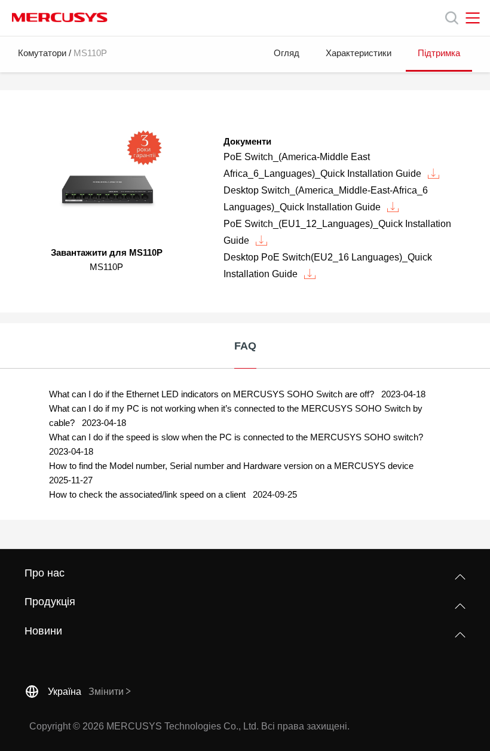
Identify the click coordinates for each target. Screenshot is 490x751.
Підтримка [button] (439, 53)
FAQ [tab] (245, 346)
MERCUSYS (60, 17)
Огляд (286, 53)
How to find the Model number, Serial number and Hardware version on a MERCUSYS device (232, 466)
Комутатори (42, 53)
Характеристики (358, 53)
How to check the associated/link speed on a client (148, 494)
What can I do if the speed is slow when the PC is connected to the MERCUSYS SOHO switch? (237, 437)
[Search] (451, 18)
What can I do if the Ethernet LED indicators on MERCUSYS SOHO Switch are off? (212, 394)
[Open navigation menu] (472, 18)
